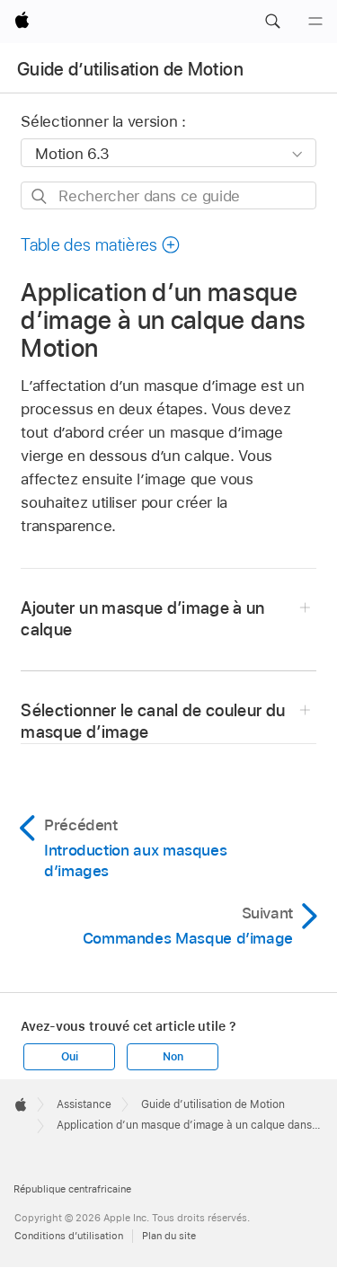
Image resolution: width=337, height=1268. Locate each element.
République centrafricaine (72, 1189)
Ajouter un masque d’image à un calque (142, 619)
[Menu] (315, 21)
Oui (69, 1057)
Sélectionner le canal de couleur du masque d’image (153, 721)
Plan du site (169, 1235)
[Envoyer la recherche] (40, 196)
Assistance (84, 1104)
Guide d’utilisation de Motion (130, 69)
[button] (272, 21)
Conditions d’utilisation (68, 1235)
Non (172, 1057)
